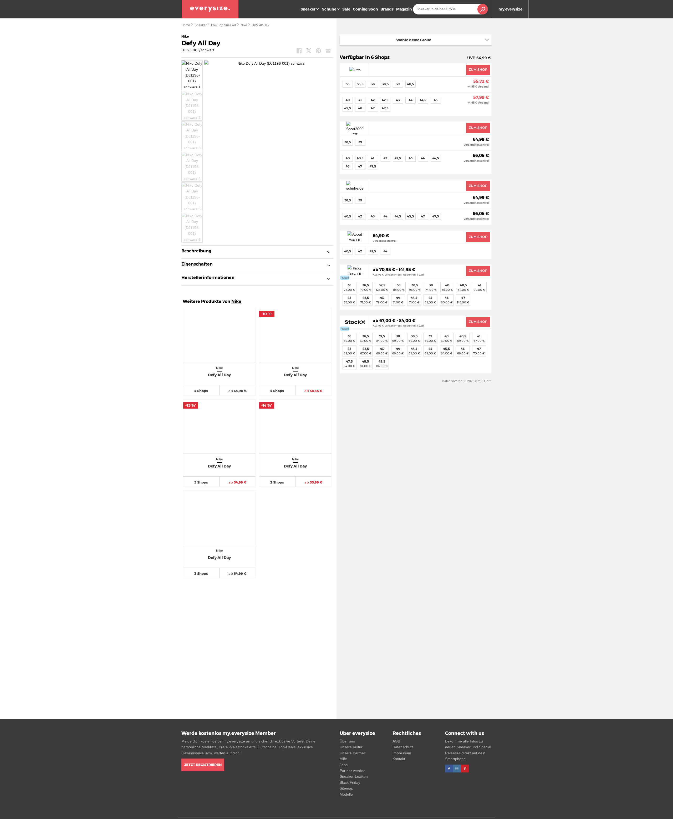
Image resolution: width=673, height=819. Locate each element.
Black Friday (350, 782)
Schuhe (329, 9)
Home (185, 25)
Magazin (404, 9)
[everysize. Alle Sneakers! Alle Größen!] (210, 9)
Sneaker (307, 9)
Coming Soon (365, 9)
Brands (387, 9)
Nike (244, 25)
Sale (346, 9)
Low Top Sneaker (223, 25)
